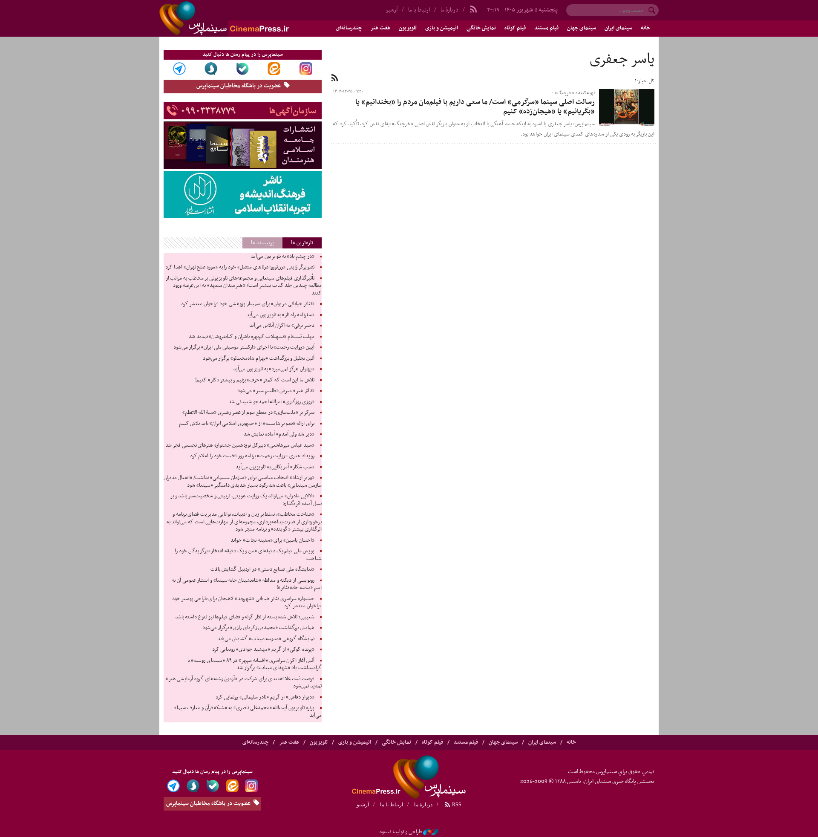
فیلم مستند (546, 28)
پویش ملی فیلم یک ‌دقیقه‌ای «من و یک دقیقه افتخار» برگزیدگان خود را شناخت (248, 554)
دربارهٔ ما (449, 10)
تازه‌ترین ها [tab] (302, 243)
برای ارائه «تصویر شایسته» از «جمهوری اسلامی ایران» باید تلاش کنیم (246, 423)
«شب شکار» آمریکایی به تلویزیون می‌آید (275, 467)
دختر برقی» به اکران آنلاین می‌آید (281, 325)
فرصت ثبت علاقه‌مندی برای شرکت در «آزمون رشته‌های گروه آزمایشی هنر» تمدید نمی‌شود (244, 682)
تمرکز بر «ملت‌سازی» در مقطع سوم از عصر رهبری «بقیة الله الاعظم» (248, 412)
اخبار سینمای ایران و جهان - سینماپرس (244, 18)
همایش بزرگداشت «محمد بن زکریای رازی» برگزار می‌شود (258, 627)
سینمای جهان (581, 28)
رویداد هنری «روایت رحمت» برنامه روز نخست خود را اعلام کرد (252, 456)
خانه (645, 28)
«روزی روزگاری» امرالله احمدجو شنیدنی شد (271, 402)
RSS (456, 805)
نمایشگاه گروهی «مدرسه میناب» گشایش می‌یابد (265, 639)
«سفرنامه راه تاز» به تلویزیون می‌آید (280, 315)
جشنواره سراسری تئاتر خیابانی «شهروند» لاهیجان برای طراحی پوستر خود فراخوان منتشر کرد (246, 602)
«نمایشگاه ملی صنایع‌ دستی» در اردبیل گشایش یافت (262, 569)
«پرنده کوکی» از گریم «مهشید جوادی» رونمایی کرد (263, 649)
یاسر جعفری (622, 59)
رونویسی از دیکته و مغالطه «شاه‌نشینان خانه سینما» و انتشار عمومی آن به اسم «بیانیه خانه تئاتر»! (246, 584)
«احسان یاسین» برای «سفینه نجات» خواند (272, 540)
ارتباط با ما (419, 10)
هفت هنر (380, 28)
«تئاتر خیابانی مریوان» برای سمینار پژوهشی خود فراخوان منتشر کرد (247, 304)
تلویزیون (408, 28)
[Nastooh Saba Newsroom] (430, 832)
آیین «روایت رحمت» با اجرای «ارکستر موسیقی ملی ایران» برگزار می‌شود (243, 347)
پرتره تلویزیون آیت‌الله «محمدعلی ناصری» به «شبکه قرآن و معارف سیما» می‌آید (248, 711)
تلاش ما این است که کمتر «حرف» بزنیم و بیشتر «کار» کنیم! (254, 380)
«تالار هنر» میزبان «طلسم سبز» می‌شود (275, 390)
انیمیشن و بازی (441, 28)
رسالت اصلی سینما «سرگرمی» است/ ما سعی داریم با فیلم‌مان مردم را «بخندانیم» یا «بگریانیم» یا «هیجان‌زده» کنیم (475, 107)
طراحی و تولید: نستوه (401, 832)
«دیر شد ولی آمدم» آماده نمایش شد (279, 434)
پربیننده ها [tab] (262, 243)
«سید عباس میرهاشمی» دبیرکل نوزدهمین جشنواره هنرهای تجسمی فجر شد (239, 445)
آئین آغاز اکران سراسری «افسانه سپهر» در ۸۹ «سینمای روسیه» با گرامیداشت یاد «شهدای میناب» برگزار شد (254, 664)
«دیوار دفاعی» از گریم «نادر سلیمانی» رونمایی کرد (265, 697)
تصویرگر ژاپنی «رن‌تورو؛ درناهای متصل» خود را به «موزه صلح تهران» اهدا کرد (239, 267)
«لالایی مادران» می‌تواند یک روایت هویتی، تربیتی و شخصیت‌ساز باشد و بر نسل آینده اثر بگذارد (246, 499)
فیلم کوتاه (515, 28)
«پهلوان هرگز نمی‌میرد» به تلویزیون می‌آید (273, 369)
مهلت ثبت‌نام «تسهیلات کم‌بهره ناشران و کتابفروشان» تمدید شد (251, 336)
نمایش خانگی (481, 28)
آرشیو (391, 10)
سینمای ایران (618, 28)
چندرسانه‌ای (349, 28)
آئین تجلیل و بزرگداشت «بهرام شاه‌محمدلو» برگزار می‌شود (258, 358)
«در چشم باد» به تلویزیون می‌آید (282, 256)
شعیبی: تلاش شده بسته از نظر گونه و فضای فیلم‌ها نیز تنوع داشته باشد (244, 617)
